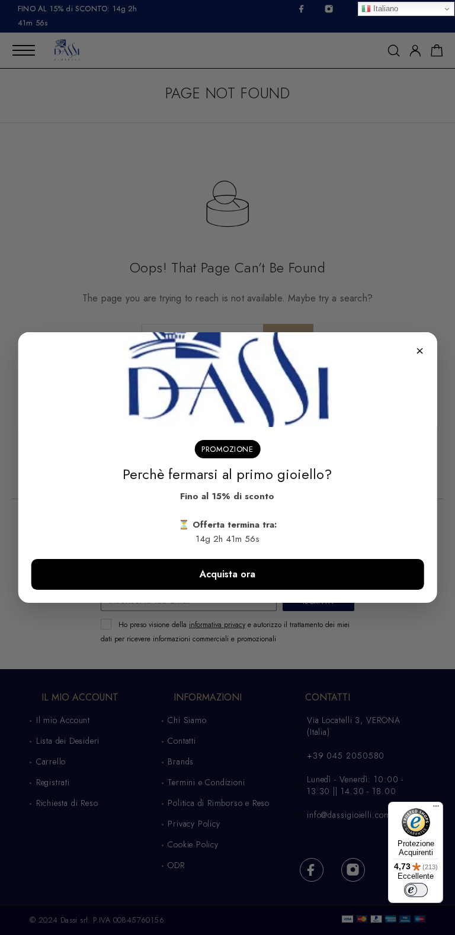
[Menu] (436, 809)
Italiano (384, 8)
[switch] (416, 890)
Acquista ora (227, 574)
